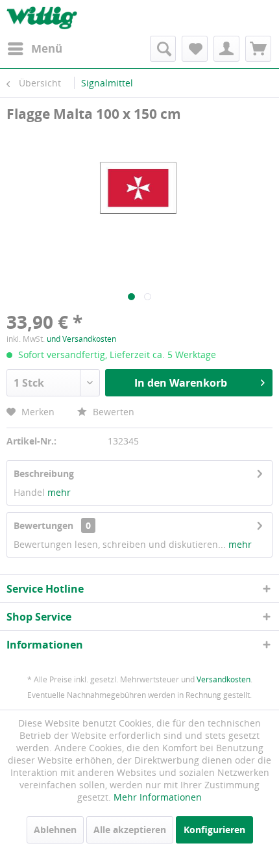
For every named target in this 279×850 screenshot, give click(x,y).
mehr (59, 492)
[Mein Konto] (226, 49)
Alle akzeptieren (129, 829)
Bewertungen (43, 525)
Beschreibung (44, 473)
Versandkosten (223, 679)
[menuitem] (34, 49)
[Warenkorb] (258, 49)
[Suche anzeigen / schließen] (163, 49)
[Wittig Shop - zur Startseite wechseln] (41, 17)
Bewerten (112, 412)
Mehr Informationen (158, 797)
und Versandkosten (81, 338)
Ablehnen (55, 829)
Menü (46, 48)
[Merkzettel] (195, 49)
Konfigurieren (214, 829)
